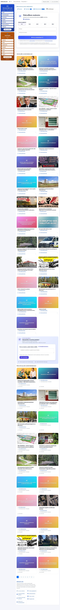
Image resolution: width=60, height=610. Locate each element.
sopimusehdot (32, 40)
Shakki (7, 42)
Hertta (7, 49)
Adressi (20, 9)
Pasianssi (7, 40)
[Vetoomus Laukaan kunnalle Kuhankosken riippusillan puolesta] (27, 246)
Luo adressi (24, 357)
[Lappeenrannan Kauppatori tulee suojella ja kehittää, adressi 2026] (27, 185)
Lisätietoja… (27, 19)
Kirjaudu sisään (46, 1)
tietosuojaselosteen (48, 40)
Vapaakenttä (7, 44)
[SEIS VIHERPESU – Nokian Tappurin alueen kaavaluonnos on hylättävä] (48, 105)
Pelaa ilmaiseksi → (7, 56)
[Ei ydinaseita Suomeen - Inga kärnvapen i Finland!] (48, 85)
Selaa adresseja (16, 1)
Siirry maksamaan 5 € (38, 37)
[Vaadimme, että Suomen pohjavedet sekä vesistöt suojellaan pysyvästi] (27, 145)
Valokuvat (7, 26)
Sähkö (7, 12)
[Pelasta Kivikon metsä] (27, 125)
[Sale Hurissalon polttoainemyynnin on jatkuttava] (48, 286)
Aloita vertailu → (7, 29)
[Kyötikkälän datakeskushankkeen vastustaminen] (48, 185)
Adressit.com (4, 1)
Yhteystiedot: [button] (24, 1)
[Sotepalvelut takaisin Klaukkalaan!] (48, 145)
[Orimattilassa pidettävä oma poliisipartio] (48, 245)
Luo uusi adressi (55, 1)
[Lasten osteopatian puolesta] (27, 285)
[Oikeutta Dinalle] (48, 305)
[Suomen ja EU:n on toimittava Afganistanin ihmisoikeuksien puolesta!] (48, 205)
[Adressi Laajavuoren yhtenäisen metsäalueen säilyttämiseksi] (27, 165)
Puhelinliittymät (7, 14)
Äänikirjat (7, 22)
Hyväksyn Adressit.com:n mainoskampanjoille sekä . (36, 40)
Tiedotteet (28, 9)
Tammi (7, 51)
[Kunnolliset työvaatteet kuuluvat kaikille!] (27, 325)
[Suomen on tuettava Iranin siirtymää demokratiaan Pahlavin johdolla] (27, 105)
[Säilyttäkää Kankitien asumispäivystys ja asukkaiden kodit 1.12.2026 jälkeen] (48, 125)
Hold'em (7, 54)
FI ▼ (11, 1)
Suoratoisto (7, 17)
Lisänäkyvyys (51, 9)
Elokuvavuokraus (7, 24)
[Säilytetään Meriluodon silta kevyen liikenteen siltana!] (48, 266)
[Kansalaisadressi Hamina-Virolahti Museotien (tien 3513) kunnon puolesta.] (27, 85)
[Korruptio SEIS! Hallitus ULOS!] (48, 225)
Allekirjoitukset (39, 9)
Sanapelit (7, 47)
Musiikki (7, 19)
